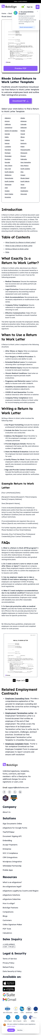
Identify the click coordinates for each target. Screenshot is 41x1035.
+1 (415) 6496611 (9, 944)
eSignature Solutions (11, 895)
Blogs (5, 916)
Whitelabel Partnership (12, 866)
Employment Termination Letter (19, 713)
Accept (11, 1030)
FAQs (7, 252)
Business (11, 13)
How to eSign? (9, 903)
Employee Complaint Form (17, 744)
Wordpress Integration (12, 862)
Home (4, 13)
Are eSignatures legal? (12, 886)
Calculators (7, 933)
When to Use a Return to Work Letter (18, 246)
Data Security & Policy (12, 971)
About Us (6, 812)
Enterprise (7, 849)
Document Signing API (12, 836)
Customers (7, 920)
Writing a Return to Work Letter (17, 249)
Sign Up (30, 7)
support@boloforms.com (18, 787)
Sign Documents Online (12, 824)
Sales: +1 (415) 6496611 (20, 1)
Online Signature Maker (12, 924)
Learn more (11, 1026)
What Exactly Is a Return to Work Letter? (20, 242)
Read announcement (26, 27)
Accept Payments (10, 845)
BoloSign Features (10, 908)
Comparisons (8, 912)
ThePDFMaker (8, 832)
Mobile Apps (8, 870)
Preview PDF (20, 68)
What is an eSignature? (12, 882)
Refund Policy (8, 967)
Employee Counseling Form (17, 698)
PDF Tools (7, 929)
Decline (19, 1030)
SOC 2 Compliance (10, 853)
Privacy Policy (8, 963)
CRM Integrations (10, 857)
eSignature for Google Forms (15, 828)
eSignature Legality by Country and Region (20, 891)
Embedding (7, 840)
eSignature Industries (12, 899)
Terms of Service (10, 959)
